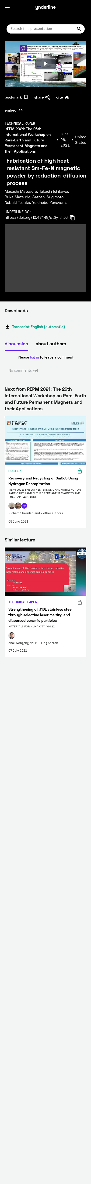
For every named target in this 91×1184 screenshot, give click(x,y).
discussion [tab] (16, 343)
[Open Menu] (7, 7)
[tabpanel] (45, 364)
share (39, 97)
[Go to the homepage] (45, 7)
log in (34, 357)
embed (11, 110)
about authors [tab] (51, 343)
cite (59, 97)
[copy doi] (75, 218)
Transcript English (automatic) (38, 326)
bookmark (13, 97)
